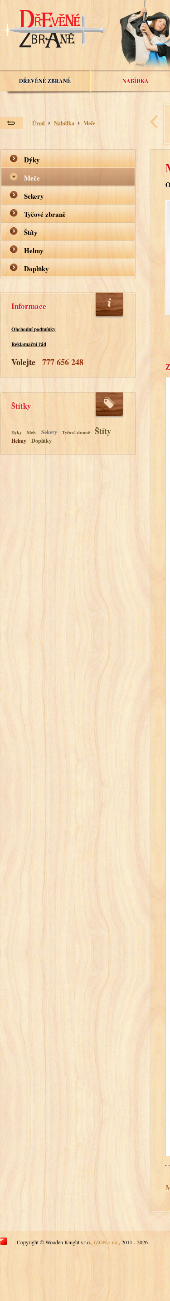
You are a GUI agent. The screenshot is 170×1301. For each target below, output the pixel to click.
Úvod (38, 123)
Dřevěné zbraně (45, 81)
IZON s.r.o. (106, 1242)
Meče (89, 123)
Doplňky (36, 269)
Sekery (34, 196)
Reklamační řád (28, 344)
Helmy (34, 250)
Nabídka (135, 81)
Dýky (32, 160)
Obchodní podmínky (33, 329)
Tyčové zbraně (45, 214)
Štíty (31, 232)
